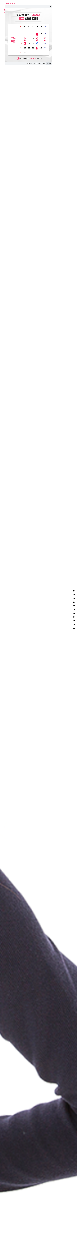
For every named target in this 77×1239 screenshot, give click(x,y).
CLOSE (49, 63)
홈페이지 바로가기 (11, 3)
